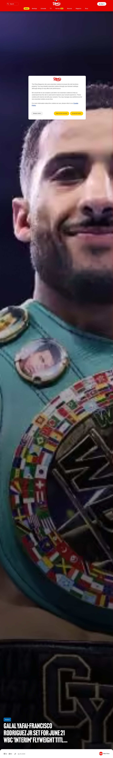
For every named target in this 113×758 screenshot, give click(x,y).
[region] (57, 97)
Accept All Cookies (76, 113)
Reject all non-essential (61, 113)
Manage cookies (37, 113)
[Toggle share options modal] (15, 754)
